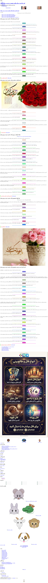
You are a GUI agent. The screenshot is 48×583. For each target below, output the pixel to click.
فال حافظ (1, 566)
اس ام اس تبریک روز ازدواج (5, 349)
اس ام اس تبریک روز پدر (5, 347)
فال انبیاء (1, 455)
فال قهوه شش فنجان (3, 459)
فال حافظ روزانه (2, 567)
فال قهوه (1, 458)
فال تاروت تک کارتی (4, 552)
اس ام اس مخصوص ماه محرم (5, 449)
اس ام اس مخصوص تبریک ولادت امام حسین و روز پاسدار (9, 446)
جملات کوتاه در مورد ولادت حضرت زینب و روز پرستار (8, 15)
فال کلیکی (1, 472)
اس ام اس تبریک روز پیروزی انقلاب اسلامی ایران (8, 346)
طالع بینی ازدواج (2, 465)
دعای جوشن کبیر (2, 468)
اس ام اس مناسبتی (4, 5)
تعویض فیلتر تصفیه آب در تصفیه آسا (6, 562)
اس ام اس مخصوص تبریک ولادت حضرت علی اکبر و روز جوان (9, 448)
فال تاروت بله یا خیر (4, 558)
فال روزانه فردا (4, 575)
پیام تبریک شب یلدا (2, 568)
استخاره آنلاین (2, 452)
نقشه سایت (9, 578)
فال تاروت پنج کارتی (4, 554)
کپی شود (24, 23)
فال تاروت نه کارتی (4, 555)
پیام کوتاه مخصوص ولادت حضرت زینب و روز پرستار (8, 16)
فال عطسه (3, 572)
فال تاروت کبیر (4, 550)
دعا (0, 469)
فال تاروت (3, 559)
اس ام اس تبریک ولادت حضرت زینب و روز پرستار (12, 3)
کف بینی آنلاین (2, 462)
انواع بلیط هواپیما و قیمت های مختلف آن (7, 563)
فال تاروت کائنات (4, 551)
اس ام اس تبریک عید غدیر (5, 447)
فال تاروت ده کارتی (4, 556)
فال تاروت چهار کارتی (4, 553)
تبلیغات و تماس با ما (4, 6)
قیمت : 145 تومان (24, 546)
